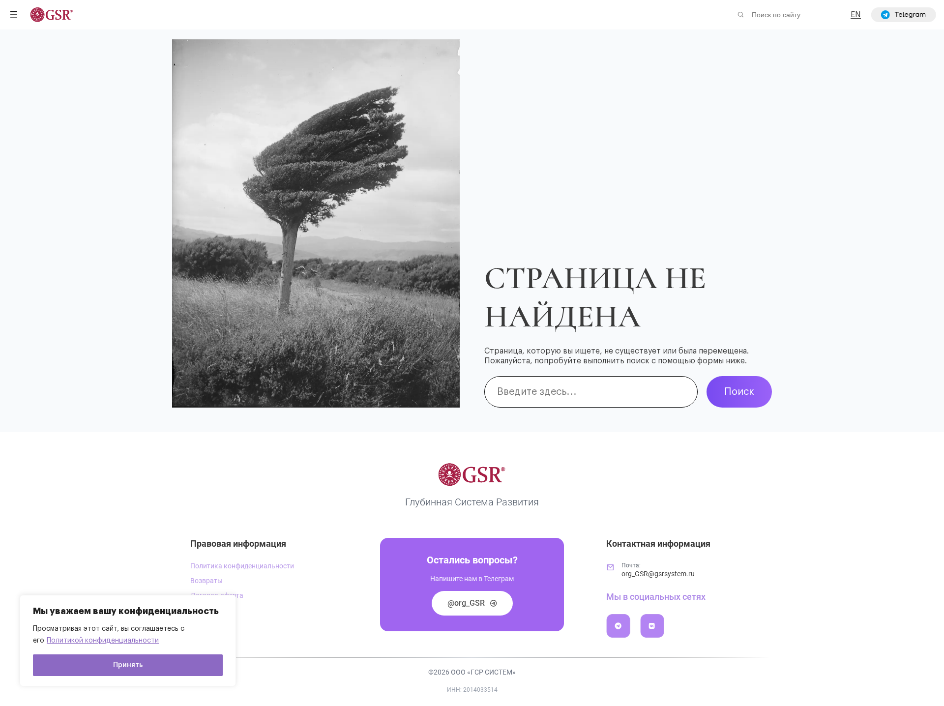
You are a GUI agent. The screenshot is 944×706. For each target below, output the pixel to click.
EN (856, 15)
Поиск (739, 392)
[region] (128, 640)
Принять (128, 665)
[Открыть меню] (14, 15)
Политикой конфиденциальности (103, 640)
